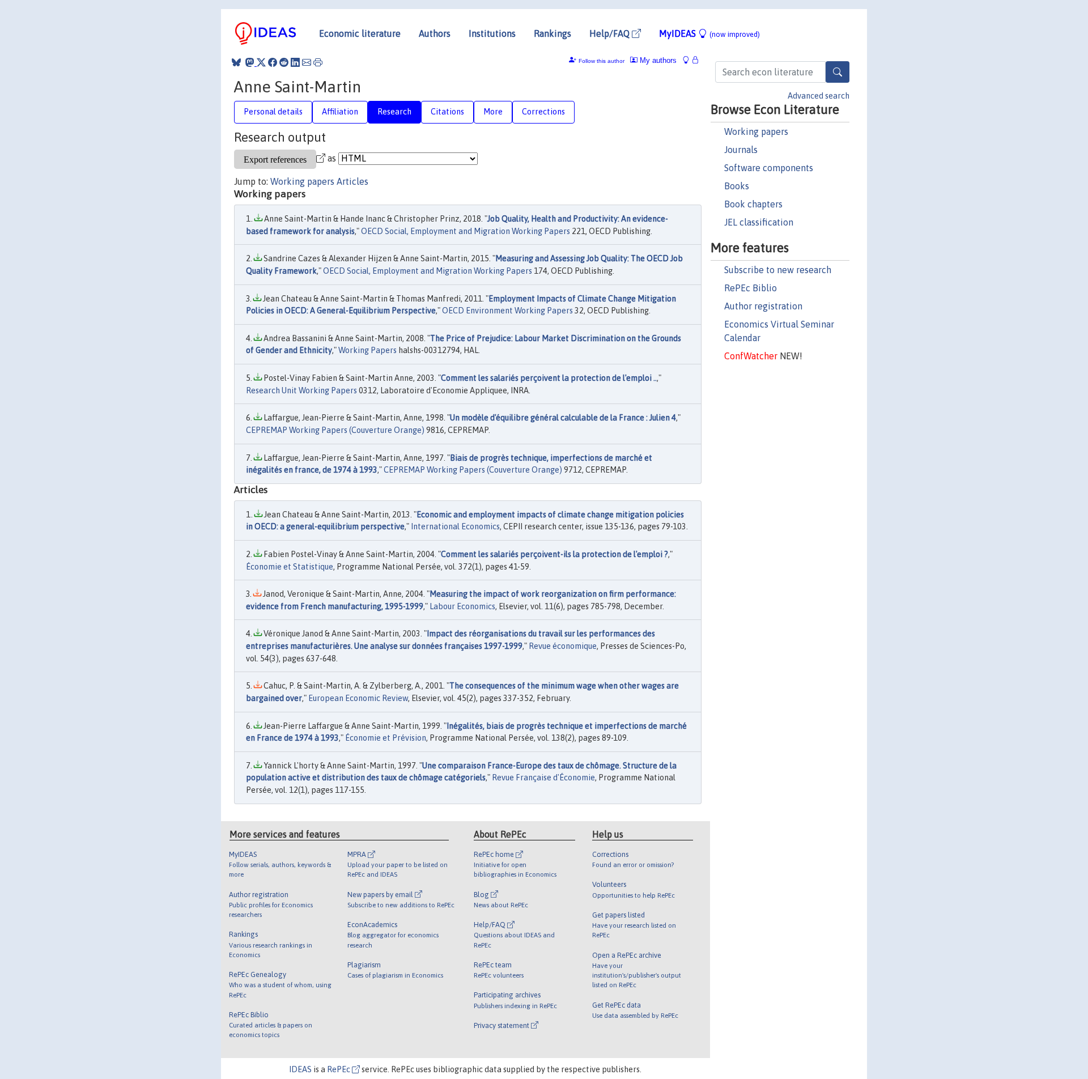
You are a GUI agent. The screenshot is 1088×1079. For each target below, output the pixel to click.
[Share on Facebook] (272, 62)
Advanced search (818, 95)
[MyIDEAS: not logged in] (689, 60)
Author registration (763, 306)
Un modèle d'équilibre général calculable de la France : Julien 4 (563, 417)
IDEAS (300, 1069)
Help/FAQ (610, 33)
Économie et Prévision (385, 737)
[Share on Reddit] (283, 62)
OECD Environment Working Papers (507, 310)
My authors (657, 60)
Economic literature (360, 33)
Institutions (492, 33)
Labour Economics (462, 606)
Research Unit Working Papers (301, 390)
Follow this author (601, 61)
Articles (352, 181)
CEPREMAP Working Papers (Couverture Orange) (335, 430)
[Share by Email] (306, 62)
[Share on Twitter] (261, 62)
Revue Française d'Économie (543, 777)
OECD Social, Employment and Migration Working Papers (465, 231)
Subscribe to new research (777, 270)
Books (736, 186)
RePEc (339, 1069)
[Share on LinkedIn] (295, 62)
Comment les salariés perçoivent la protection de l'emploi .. (549, 378)
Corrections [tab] (543, 111)
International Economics (455, 526)
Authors (434, 33)
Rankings (552, 33)
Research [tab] (394, 111)
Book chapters (753, 204)
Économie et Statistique (289, 566)
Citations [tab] (447, 111)
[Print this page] (317, 62)
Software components (768, 168)
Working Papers (367, 350)
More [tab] (493, 111)
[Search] (837, 72)
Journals (741, 150)
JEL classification (758, 222)
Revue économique (563, 646)
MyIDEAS (709, 33)
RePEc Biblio (750, 288)
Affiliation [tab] (340, 111)
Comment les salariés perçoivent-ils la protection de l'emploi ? (554, 554)
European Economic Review (358, 698)
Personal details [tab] (273, 111)
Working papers (756, 131)
